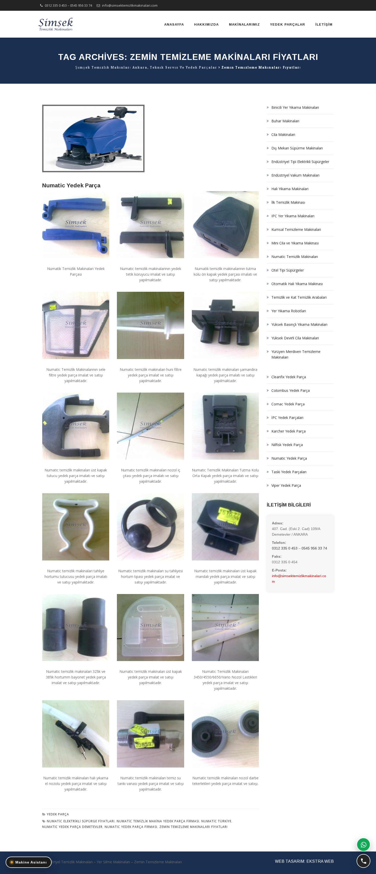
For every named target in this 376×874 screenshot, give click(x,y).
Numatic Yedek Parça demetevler (72, 827)
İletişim (324, 24)
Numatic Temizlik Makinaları (294, 256)
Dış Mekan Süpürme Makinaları (297, 148)
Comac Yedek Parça (288, 404)
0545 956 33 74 (81, 5)
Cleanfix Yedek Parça (288, 376)
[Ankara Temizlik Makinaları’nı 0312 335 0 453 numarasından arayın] (363, 861)
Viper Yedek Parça (286, 485)
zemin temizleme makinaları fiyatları (193, 827)
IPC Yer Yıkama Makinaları (292, 215)
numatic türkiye (216, 821)
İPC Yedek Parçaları (287, 417)
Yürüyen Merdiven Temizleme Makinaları (295, 354)
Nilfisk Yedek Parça (287, 444)
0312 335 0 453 (56, 5)
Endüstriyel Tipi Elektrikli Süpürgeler (300, 161)
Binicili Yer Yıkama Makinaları (295, 107)
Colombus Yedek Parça (290, 390)
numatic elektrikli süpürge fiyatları (81, 821)
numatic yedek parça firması (131, 827)
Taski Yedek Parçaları (288, 471)
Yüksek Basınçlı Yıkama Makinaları (299, 324)
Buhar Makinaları (285, 120)
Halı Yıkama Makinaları (289, 188)
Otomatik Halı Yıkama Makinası (297, 283)
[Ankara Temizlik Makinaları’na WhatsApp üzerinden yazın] (363, 844)
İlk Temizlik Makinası (288, 202)
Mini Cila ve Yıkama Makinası (295, 243)
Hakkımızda (206, 24)
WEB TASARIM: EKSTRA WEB (304, 861)
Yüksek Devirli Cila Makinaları (295, 338)
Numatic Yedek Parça (71, 185)
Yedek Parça (58, 814)
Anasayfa (174, 24)
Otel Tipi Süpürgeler (287, 270)
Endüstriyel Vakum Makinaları (295, 175)
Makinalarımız (244, 24)
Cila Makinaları (283, 134)
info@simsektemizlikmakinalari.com (130, 5)
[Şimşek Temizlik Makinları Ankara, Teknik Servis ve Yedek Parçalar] (56, 24)
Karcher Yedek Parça (288, 431)
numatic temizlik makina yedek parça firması (158, 821)
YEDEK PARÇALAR (287, 24)
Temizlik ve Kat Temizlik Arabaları (299, 297)
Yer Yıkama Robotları (288, 310)
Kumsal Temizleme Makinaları (296, 229)
